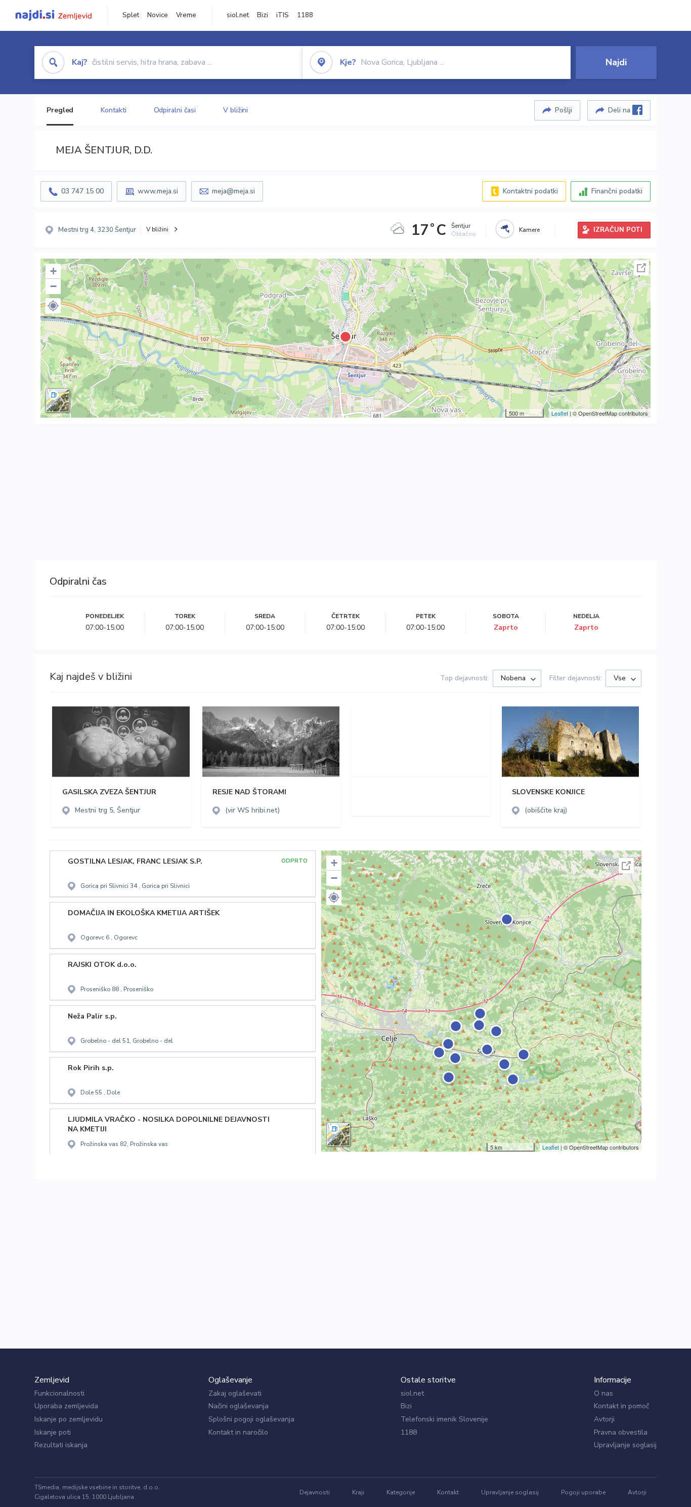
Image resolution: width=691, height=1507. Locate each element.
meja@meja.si (233, 191)
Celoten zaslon (641, 267)
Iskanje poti (52, 1432)
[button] (53, 305)
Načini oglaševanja (238, 1406)
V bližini (235, 110)
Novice (157, 15)
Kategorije (400, 1492)
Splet (130, 15)
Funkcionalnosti (59, 1393)
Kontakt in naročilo (238, 1432)
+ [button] (53, 271)
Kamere (529, 230)
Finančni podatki (616, 191)
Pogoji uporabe (583, 1492)
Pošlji (563, 110)
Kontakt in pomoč (621, 1406)
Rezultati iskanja (61, 1445)
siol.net (238, 15)
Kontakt (448, 1492)
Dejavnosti (314, 1492)
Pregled (60, 110)
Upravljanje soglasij (625, 1445)
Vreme (186, 15)
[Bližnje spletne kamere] (505, 229)
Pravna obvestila (620, 1432)
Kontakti (113, 110)
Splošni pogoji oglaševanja (251, 1419)
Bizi (262, 15)
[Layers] (58, 400)
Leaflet (559, 413)
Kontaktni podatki (530, 191)
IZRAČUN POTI (617, 229)
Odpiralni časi (175, 110)
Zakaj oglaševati (235, 1393)
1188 (305, 15)
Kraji (358, 1492)
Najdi (616, 62)
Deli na (620, 110)
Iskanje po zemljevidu (68, 1419)
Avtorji (604, 1419)
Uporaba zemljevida (66, 1406)
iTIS (282, 15)
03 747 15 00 (82, 191)
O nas (603, 1393)
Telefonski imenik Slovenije (444, 1419)
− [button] (53, 286)
